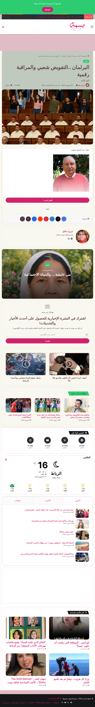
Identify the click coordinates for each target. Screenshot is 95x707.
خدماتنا (23, 703)
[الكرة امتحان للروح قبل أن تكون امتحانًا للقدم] (18, 405)
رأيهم (69, 56)
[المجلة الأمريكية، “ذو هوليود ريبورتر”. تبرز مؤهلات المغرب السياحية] (82, 546)
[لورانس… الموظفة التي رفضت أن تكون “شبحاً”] (69, 628)
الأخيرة (48, 500)
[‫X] (58, 218)
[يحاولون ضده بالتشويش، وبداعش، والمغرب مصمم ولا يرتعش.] (76, 405)
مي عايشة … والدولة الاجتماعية (47, 274)
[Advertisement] (47, 42)
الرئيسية (85, 56)
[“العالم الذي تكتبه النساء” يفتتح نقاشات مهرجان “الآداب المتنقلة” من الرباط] (26, 628)
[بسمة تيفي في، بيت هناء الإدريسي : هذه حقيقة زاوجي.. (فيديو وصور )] (82, 513)
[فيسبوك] (63, 218)
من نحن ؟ (5, 703)
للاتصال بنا (30, 703)
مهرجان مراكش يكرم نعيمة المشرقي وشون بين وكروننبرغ (53, 521)
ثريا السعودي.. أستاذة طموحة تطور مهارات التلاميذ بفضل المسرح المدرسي (47, 554)
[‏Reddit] (40, 218)
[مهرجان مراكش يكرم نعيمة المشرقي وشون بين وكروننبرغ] (82, 524)
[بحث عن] (3, 27)
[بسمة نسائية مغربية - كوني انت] (77, 26)
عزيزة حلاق (81, 85)
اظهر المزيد (48, 200)
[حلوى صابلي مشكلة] (82, 535)
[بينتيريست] (46, 218)
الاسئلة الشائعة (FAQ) (43, 703)
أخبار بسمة (76, 56)
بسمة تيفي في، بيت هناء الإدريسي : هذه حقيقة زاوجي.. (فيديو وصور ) (49, 510)
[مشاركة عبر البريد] (28, 218)
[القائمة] (92, 27)
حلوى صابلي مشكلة (66, 532)
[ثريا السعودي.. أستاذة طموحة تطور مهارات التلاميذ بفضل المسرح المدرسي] (82, 557)
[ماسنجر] (34, 218)
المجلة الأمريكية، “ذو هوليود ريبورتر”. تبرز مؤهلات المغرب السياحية (50, 543)
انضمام (47, 10)
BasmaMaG (52, 699)
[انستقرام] (68, 238)
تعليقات (18, 500)
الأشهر (77, 500)
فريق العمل (15, 703)
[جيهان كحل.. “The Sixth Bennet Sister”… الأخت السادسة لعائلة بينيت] (26, 664)
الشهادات (55, 703)
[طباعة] (22, 218)
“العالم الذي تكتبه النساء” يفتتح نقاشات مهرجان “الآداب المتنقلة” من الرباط (57, 17)
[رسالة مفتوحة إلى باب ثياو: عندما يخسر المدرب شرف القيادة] (47, 405)
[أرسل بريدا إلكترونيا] (77, 85)
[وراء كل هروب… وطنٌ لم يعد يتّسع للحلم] (69, 664)
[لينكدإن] (52, 218)
